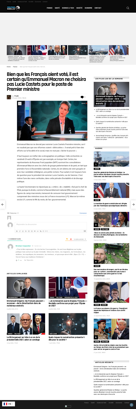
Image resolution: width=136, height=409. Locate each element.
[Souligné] (22, 231)
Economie (38, 1)
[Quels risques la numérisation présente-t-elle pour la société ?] (78, 50)
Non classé (53, 334)
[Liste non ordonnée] (31, 231)
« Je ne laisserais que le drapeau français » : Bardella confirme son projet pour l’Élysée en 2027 (36, 58)
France (9, 1)
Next (128, 55)
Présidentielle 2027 (71, 297)
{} (43, 231)
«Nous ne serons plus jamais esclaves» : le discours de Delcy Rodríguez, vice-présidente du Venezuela (110, 235)
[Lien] (40, 231)
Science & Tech (22, 1)
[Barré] (25, 231)
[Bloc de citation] (34, 231)
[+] (46, 231)
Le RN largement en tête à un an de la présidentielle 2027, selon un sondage (57, 58)
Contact (45, 1)
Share (19, 103)
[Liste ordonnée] (28, 231)
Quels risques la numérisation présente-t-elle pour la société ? (77, 58)
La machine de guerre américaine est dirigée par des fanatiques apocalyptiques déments (117, 58)
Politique (59, 297)
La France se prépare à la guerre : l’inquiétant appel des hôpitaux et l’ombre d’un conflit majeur (111, 310)
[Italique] (19, 231)
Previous (8, 55)
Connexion (83, 213)
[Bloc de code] (37, 231)
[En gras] (16, 231)
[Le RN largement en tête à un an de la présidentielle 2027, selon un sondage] (57, 50)
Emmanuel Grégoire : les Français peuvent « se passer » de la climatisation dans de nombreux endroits (16, 58)
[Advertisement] (68, 28)
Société (31, 1)
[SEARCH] (128, 8)
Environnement (13, 297)
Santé (14, 1)
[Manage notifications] (131, 405)
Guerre (97, 169)
